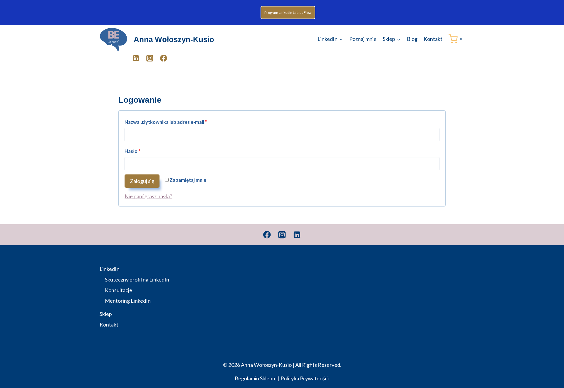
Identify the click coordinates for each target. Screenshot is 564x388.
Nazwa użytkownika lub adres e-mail (168, 123)
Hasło (135, 152)
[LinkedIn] (136, 58)
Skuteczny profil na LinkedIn (137, 279)
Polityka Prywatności (305, 378)
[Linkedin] (297, 234)
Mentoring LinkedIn (128, 300)
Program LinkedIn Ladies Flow (287, 12)
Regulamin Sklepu (255, 378)
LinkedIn (110, 269)
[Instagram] (150, 58)
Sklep (106, 314)
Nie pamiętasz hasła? (148, 196)
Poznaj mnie (363, 39)
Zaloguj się (142, 181)
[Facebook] (163, 58)
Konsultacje (118, 290)
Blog (412, 39)
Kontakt (433, 39)
